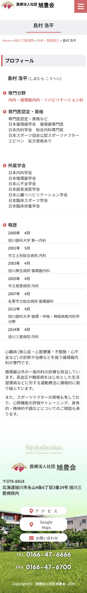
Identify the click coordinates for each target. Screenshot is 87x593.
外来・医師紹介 (48, 40)
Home (6, 40)
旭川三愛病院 (24, 40)
